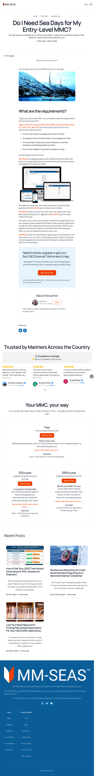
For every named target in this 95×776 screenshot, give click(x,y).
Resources (26, 737)
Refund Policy (26, 756)
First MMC (44, 16)
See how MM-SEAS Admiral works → (69, 501)
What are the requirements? (47, 60)
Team (9, 718)
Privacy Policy (26, 743)
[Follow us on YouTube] (51, 703)
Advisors (9, 731)
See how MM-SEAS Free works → (46, 450)
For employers (9, 743)
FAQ (26, 718)
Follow (57, 302)
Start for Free (47, 435)
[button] (2, 376)
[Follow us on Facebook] (25, 330)
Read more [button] (6, 377)
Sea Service (55, 16)
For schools (9, 737)
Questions (26, 731)
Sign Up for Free (47, 273)
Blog (35, 16)
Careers (9, 725)
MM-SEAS (23, 159)
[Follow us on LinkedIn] (20, 330)
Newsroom (9, 750)
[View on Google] (4, 384)
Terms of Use (26, 750)
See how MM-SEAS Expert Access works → (25, 505)
